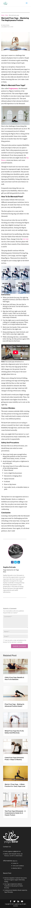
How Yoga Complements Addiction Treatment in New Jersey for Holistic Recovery (13, 885)
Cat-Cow (25, 239)
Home (2, 15)
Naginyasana (13, 88)
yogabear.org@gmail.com (14, 851)
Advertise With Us (17, 868)
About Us (14, 861)
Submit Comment (19, 646)
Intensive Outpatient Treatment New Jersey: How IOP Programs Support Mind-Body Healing (15, 879)
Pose (6, 15)
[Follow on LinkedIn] (18, 562)
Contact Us (15, 863)
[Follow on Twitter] (15, 562)
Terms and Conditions (18, 865)
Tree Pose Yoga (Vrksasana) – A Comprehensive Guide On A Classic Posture (15, 813)
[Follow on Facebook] (12, 562)
